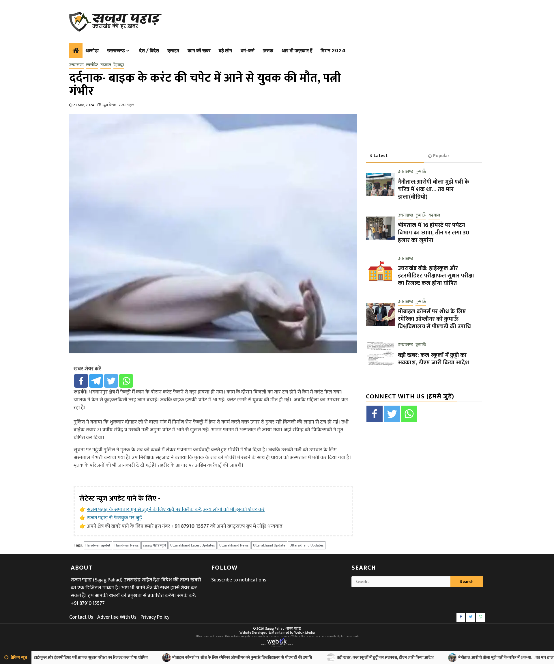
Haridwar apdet (97, 545)
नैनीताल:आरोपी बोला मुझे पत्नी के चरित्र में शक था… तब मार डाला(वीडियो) (433, 189)
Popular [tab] (441, 156)
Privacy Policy (155, 617)
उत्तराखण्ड (116, 50)
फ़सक (268, 50)
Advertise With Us (116, 617)
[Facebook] (81, 381)
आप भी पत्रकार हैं (297, 50)
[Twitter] (111, 381)
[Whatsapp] (126, 381)
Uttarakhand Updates (307, 545)
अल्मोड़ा (92, 50)
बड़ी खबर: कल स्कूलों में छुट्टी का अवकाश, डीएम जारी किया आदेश (433, 358)
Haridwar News (127, 545)
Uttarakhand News (234, 545)
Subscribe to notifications (238, 580)
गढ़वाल (105, 65)
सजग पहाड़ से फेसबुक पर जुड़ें (114, 518)
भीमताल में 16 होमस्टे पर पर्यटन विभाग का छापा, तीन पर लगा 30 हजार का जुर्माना (433, 232)
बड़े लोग (225, 50)
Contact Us (81, 617)
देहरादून (118, 65)
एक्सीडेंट (92, 65)
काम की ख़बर (199, 50)
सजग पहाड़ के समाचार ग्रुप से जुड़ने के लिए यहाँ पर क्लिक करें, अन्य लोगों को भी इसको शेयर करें (176, 509)
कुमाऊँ (420, 172)
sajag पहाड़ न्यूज (154, 545)
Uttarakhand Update (269, 545)
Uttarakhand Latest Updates (192, 545)
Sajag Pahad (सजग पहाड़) (283, 628)
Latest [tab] (381, 156)
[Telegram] (96, 381)
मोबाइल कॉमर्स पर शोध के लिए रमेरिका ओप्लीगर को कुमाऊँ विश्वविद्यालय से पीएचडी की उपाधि (434, 319)
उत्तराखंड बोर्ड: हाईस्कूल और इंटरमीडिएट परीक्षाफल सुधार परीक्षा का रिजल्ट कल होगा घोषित (436, 275)
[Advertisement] (315, 20)
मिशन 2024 (333, 50)
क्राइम (173, 50)
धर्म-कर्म (247, 50)
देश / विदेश (149, 50)
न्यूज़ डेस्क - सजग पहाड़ (118, 105)
